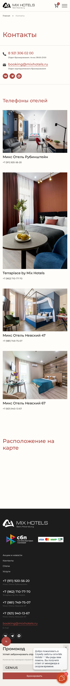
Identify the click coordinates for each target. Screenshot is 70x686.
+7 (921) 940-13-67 (12, 408)
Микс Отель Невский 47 (24, 335)
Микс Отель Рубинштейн (25, 157)
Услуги (6, 571)
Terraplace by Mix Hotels (24, 273)
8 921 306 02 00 (20, 53)
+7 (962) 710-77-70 (12, 278)
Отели (6, 566)
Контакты (8, 560)
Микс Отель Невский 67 (24, 403)
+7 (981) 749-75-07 (12, 340)
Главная (6, 16)
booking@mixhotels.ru (28, 64)
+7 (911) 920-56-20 (12, 162)
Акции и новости (12, 555)
